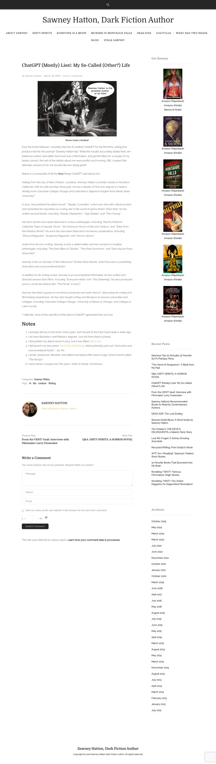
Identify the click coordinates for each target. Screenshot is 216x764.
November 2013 (160, 667)
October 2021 (158, 564)
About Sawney (17, 33)
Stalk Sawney (114, 40)
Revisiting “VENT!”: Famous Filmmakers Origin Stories (166, 473)
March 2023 (157, 539)
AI (30, 383)
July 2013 (156, 679)
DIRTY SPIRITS (42, 33)
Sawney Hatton (33, 76)
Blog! (95, 40)
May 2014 (156, 655)
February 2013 (159, 698)
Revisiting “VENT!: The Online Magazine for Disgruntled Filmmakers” (172, 483)
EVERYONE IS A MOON (71, 33)
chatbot (42, 383)
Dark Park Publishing (72, 345)
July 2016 (156, 600)
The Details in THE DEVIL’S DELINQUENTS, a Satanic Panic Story (171, 431)
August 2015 (158, 612)
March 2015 (157, 643)
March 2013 (157, 692)
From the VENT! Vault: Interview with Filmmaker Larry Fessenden (171, 394)
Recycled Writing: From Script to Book (172, 447)
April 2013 (156, 686)
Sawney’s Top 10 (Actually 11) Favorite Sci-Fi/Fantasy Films (171, 357)
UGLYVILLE (163, 33)
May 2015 (156, 631)
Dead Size (95, 341)
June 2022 (157, 551)
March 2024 (157, 533)
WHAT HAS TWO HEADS (191, 33)
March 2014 (157, 661)
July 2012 (156, 710)
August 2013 (158, 673)
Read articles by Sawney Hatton (58, 408)
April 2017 (156, 594)
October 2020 (158, 576)
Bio (34, 383)
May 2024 (156, 527)
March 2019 (157, 582)
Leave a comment (72, 76)
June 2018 (157, 588)
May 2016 (156, 606)
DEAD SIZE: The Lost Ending (166, 413)
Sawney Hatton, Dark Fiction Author (108, 20)
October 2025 (158, 521)
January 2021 (158, 570)
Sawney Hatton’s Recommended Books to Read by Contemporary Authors (169, 404)
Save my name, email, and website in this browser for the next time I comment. (66, 510)
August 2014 (158, 649)
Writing (52, 383)
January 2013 (158, 704)
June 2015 (156, 625)
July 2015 (156, 618)
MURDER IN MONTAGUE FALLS (111, 33)
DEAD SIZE (144, 33)
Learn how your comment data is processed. (94, 539)
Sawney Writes (42, 379)
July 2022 (156, 545)
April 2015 (156, 637)
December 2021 (160, 557)
